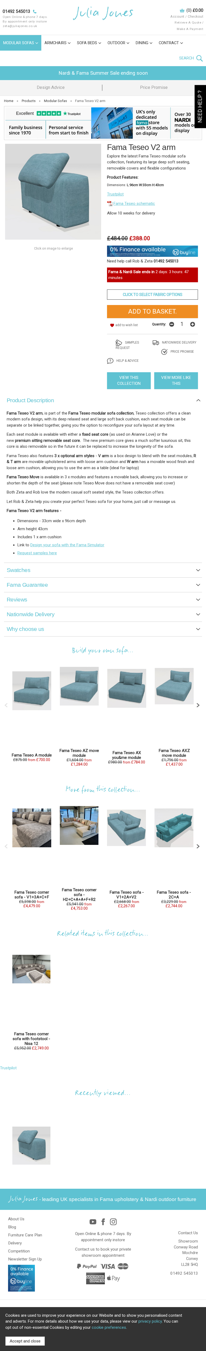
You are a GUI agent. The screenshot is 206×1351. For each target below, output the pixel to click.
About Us (16, 1219)
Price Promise (154, 87)
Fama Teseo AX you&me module (126, 755)
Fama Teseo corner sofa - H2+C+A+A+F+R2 (79, 894)
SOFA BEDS (87, 42)
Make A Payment (190, 29)
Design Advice (51, 87)
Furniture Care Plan (25, 1235)
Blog (12, 1227)
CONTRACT (169, 42)
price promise (182, 351)
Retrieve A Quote (188, 22)
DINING (142, 42)
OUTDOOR (116, 42)
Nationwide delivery (178, 342)
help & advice (127, 361)
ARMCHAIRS (56, 42)
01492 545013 (184, 1273)
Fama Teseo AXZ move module (174, 753)
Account (177, 16)
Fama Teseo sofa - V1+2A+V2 (126, 895)
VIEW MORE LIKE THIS (176, 380)
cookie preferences (109, 1327)
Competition (19, 1251)
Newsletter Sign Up (25, 1259)
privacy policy (150, 1321)
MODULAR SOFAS (18, 42)
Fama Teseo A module (32, 755)
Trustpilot (115, 194)
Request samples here (37, 553)
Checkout (195, 16)
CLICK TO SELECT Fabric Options (152, 294)
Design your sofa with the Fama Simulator (67, 545)
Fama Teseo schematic (134, 203)
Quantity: (159, 324)
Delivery (15, 1243)
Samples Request (127, 345)
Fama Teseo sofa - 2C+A (174, 895)
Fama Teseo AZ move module (79, 753)
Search (187, 58)
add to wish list (126, 325)
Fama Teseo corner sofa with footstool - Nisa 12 (31, 1039)
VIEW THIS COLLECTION (129, 380)
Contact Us (188, 1232)
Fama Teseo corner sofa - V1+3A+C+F (31, 895)
